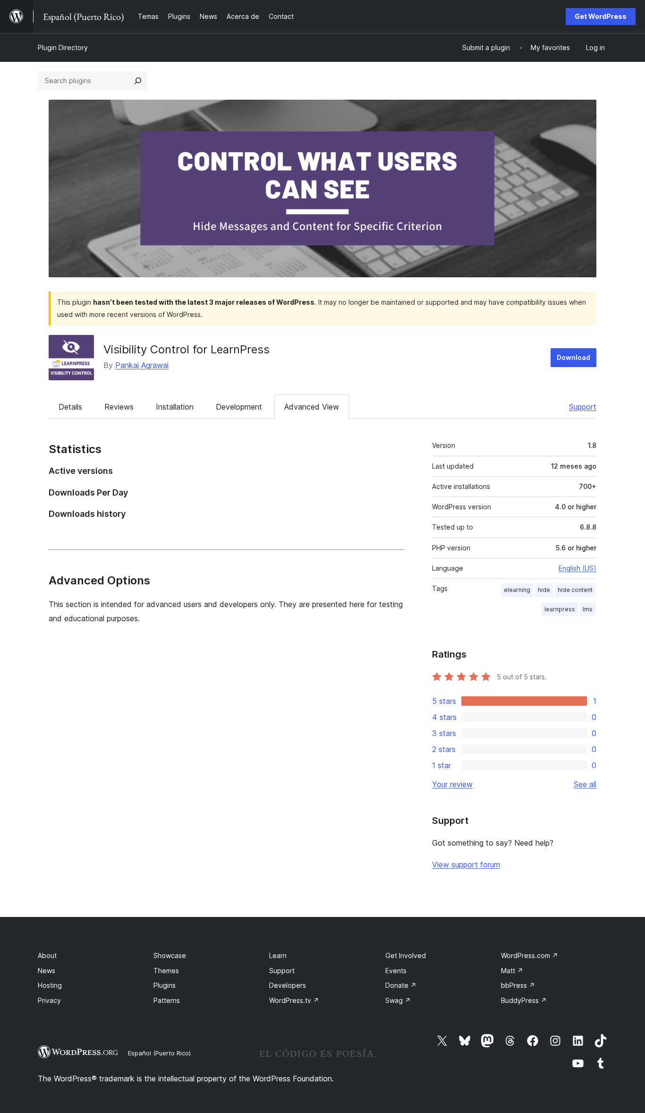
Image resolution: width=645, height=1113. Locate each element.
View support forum (466, 864)
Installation (175, 406)
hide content (575, 589)
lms (588, 609)
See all (585, 784)
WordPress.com (529, 955)
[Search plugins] (137, 80)
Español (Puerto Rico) (159, 1053)
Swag (398, 1000)
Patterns (166, 1000)
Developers (287, 985)
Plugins (164, 985)
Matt (512, 971)
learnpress (559, 609)
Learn (278, 955)
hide (544, 589)
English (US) (577, 568)
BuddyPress (524, 1000)
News (46, 971)
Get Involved (405, 955)
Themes (166, 971)
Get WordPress (601, 16)
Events (396, 971)
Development (239, 406)
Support (582, 406)
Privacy (49, 1000)
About (47, 955)
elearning (517, 589)
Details (70, 406)
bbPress (518, 985)
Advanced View (311, 406)
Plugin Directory (63, 47)
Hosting (50, 985)
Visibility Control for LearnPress (186, 349)
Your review (452, 784)
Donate (400, 985)
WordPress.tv (294, 1000)
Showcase (169, 955)
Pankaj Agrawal (142, 365)
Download (573, 357)
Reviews (119, 406)
